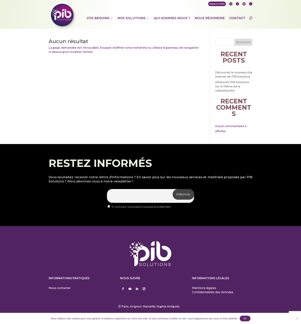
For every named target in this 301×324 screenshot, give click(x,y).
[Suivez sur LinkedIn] (137, 289)
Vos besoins (98, 18)
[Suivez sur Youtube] (130, 289)
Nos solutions (131, 18)
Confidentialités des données (212, 292)
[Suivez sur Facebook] (123, 289)
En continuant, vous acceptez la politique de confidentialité (140, 206)
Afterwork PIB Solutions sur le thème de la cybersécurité (232, 86)
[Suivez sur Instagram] (144, 289)
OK (245, 318)
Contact (237, 18)
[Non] (296, 318)
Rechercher (243, 42)
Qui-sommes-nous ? (172, 18)
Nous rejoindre (210, 18)
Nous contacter (60, 288)
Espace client (217, 3)
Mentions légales (204, 288)
